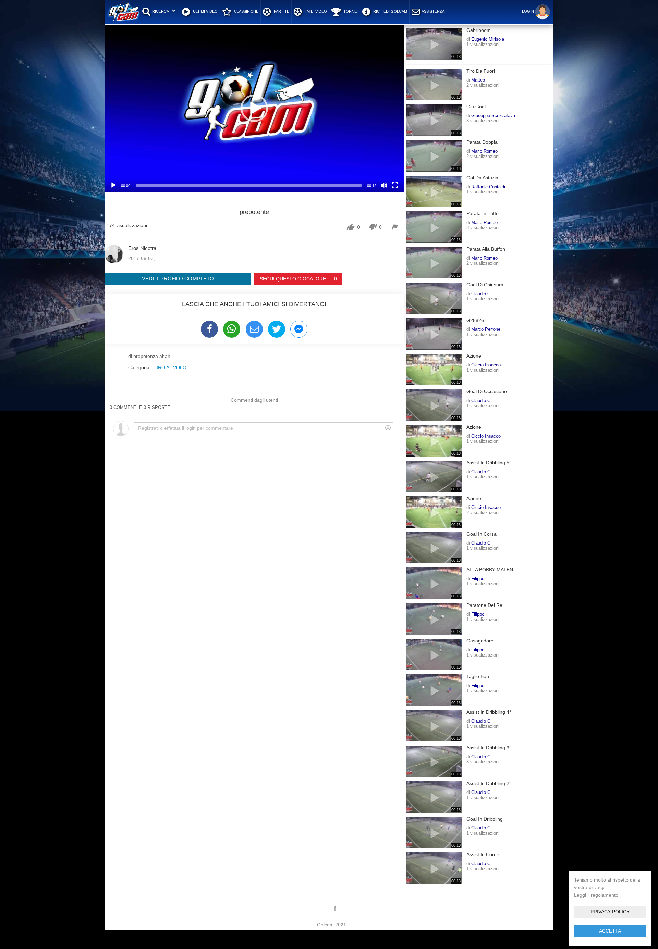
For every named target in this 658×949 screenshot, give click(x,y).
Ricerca (160, 11)
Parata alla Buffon (485, 249)
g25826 (475, 320)
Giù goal (476, 107)
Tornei (350, 11)
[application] (254, 108)
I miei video (315, 11)
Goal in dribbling (484, 819)
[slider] (249, 185)
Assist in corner (483, 855)
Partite (281, 11)
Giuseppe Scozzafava (493, 115)
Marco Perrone (485, 329)
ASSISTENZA (433, 11)
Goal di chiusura (484, 285)
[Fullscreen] (394, 185)
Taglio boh (477, 676)
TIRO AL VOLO (170, 367)
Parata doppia (482, 142)
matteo (478, 80)
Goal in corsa (481, 534)
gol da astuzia (482, 178)
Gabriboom (478, 30)
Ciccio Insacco (486, 364)
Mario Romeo (484, 151)
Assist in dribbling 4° (488, 712)
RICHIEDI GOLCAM (389, 11)
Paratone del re (484, 605)
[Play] (113, 185)
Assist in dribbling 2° (488, 783)
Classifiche (245, 11)
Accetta (610, 931)
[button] (254, 108)
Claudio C (480, 293)
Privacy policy (610, 912)
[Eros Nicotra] (114, 254)
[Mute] (383, 185)
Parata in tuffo (482, 213)
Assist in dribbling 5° (488, 463)
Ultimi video (205, 11)
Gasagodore (480, 641)
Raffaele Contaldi (488, 186)
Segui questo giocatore (298, 279)
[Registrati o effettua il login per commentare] (263, 442)
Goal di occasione (486, 392)
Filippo (477, 578)
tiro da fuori (480, 71)
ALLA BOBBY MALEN (489, 570)
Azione (473, 356)
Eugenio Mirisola (487, 39)
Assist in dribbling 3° (488, 748)
